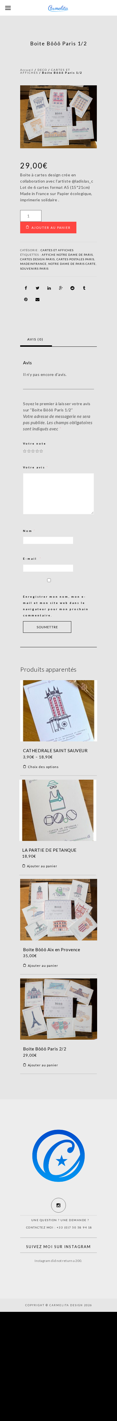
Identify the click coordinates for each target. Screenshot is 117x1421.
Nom (29, 530)
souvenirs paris (34, 268)
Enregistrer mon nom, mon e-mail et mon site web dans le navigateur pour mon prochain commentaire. (56, 606)
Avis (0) (35, 339)
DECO (42, 69)
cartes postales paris (75, 259)
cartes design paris (37, 259)
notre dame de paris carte (72, 263)
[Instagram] (58, 1205)
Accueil (27, 69)
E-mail (32, 558)
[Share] (26, 288)
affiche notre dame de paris (67, 254)
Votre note (34, 443)
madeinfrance (33, 263)
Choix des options (43, 766)
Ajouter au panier (51, 227)
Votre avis (36, 467)
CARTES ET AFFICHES (57, 250)
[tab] (35, 339)
